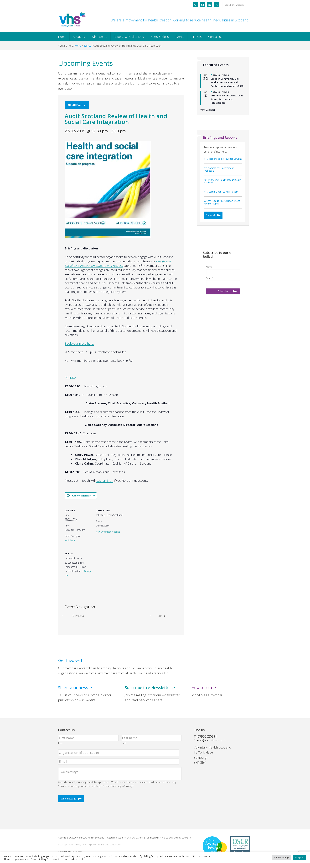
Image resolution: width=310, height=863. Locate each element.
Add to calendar (81, 495)
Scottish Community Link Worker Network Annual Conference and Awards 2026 (227, 82)
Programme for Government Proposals (219, 169)
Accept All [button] (299, 857)
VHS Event (70, 540)
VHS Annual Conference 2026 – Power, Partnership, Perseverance (228, 99)
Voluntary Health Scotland (72, 20)
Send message (68, 798)
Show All (210, 215)
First (60, 743)
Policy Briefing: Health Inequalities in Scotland (222, 181)
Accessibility (75, 844)
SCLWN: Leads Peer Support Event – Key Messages (223, 202)
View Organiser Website (108, 531)
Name (209, 266)
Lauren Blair (104, 480)
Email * (209, 278)
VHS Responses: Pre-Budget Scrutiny (223, 158)
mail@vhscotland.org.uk (211, 740)
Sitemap (62, 844)
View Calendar (207, 109)
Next (159, 615)
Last (124, 743)
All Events (78, 105)
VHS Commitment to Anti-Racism (221, 191)
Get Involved (70, 660)
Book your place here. (79, 343)
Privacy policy (89, 844)
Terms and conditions (109, 844)
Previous (79, 615)
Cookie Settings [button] (281, 857)
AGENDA (70, 378)
